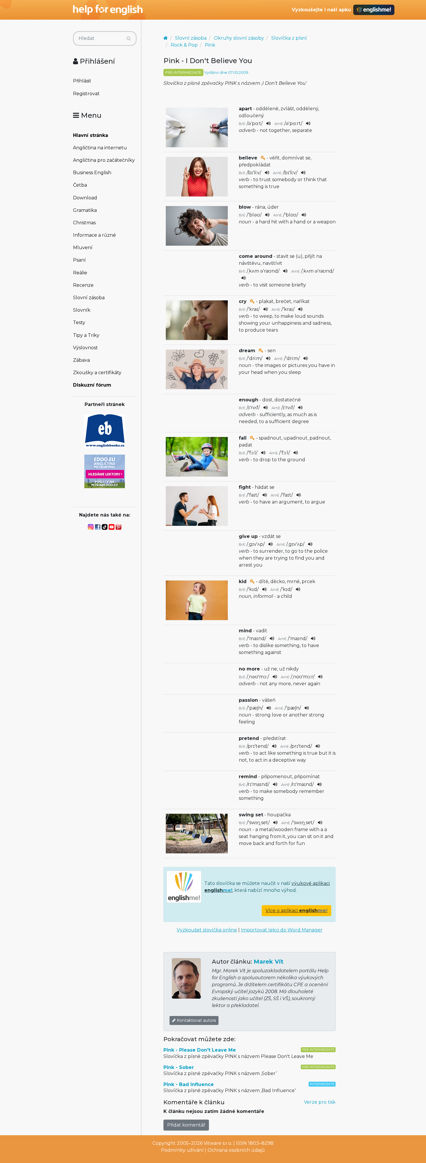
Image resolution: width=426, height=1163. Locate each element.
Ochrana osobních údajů (236, 1150)
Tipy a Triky (86, 335)
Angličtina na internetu (100, 147)
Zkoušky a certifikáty (97, 372)
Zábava (81, 360)
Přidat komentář (186, 1125)
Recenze (83, 285)
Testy (79, 322)
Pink (210, 45)
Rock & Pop (184, 45)
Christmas (84, 222)
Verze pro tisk (320, 1102)
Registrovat (86, 93)
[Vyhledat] (128, 38)
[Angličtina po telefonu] (104, 471)
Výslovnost (85, 347)
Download (85, 198)
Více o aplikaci (296, 910)
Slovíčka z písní (289, 38)
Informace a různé (94, 235)
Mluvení (82, 247)
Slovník (81, 310)
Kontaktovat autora (196, 1020)
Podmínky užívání (182, 1150)
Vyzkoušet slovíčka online (207, 930)
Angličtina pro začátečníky (104, 160)
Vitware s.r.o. (218, 1143)
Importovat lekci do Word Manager (282, 930)
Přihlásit (82, 81)
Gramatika (85, 210)
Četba (80, 185)
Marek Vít (268, 961)
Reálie (80, 272)
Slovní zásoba (89, 297)
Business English (92, 172)
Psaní (79, 260)
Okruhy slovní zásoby (239, 38)
